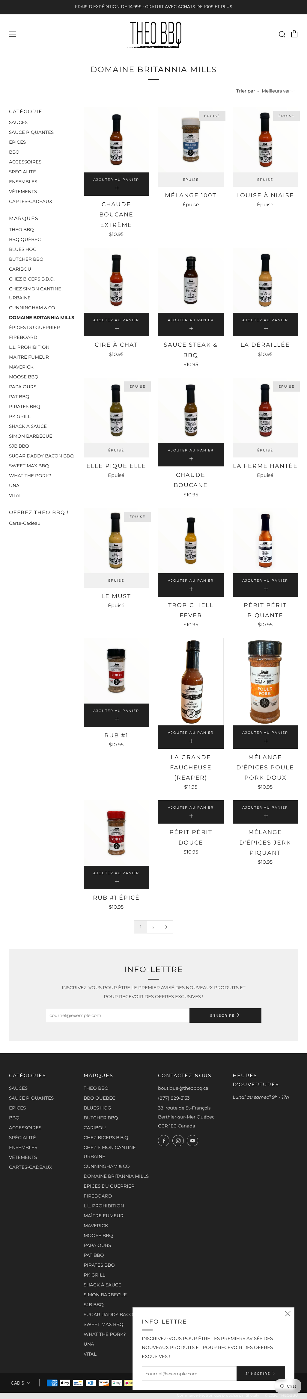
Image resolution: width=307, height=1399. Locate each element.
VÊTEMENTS (23, 191)
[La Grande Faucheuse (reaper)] (191, 681)
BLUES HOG (23, 249)
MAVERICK (21, 367)
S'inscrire (222, 1015)
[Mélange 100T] (191, 140)
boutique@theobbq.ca (183, 1088)
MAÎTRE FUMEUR (29, 357)
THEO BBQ (21, 229)
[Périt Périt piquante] (265, 541)
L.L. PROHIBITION (29, 347)
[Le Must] (116, 541)
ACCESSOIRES (25, 162)
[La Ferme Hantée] (265, 410)
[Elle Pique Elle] (116, 410)
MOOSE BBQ (23, 377)
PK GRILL (20, 416)
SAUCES (18, 122)
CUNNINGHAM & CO (32, 307)
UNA (14, 485)
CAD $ (17, 1383)
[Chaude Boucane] (191, 410)
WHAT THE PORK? (30, 475)
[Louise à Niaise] (265, 140)
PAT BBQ (19, 396)
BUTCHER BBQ (26, 259)
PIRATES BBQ (24, 406)
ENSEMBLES (23, 181)
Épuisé (191, 180)
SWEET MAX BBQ (29, 466)
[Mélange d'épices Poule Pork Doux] (265, 681)
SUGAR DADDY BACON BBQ (41, 456)
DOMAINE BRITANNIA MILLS (41, 317)
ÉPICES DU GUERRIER (34, 327)
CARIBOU (20, 269)
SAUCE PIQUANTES (31, 132)
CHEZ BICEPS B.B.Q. (32, 279)
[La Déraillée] (265, 280)
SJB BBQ (19, 446)
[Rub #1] (116, 671)
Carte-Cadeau (24, 523)
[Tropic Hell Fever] (191, 541)
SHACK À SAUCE (28, 426)
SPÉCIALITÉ (22, 172)
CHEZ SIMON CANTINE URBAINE (35, 293)
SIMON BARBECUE (30, 436)
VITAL (15, 495)
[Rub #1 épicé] (116, 833)
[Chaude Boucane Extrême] (116, 140)
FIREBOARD (23, 337)
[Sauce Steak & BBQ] (191, 280)
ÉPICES (17, 142)
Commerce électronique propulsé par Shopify (218, 1395)
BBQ (14, 152)
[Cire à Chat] (116, 280)
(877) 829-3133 (173, 1098)
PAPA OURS (22, 386)
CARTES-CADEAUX (30, 201)
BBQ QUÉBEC (25, 239)
